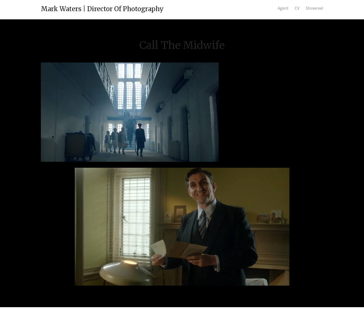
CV (297, 8)
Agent (283, 8)
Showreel (314, 8)
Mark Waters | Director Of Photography (102, 9)
